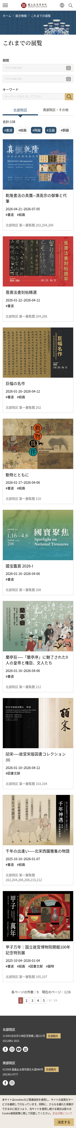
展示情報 (21, 16)
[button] (5, 5)
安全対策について (62, 1113)
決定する (64, 1122)
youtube (18, 1049)
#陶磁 (37, 130)
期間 (6, 60)
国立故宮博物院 (34, 5)
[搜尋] (71, 5)
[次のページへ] (49, 1000)
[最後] (55, 1000)
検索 (69, 96)
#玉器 (51, 130)
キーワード (11, 89)
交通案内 (53, 1036)
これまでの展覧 (41, 16)
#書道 (8, 130)
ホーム (7, 16)
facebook (5, 1049)
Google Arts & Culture (25, 1049)
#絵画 (22, 130)
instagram (12, 1049)
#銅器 (65, 130)
